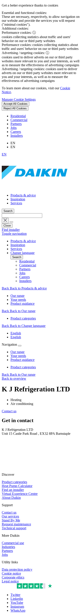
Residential (18, 116)
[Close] (19, 345)
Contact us (9, 411)
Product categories (23, 367)
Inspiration (17, 199)
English (15, 333)
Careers (15, 132)
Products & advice (23, 195)
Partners (16, 124)
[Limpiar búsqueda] (5, 220)
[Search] (11, 222)
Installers (16, 135)
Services (16, 203)
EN (4, 154)
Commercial (18, 120)
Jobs (13, 128)
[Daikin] (34, 188)
